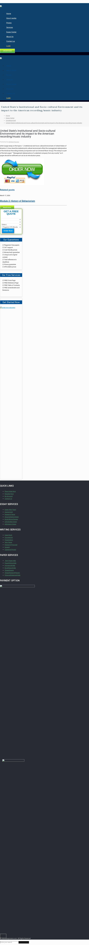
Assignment (9, 512)
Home (8, 115)
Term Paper (8, 542)
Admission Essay (10, 524)
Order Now (8, 231)
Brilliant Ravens (14, 142)
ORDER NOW (7, 51)
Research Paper (10, 514)
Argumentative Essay (12, 517)
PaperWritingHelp (10, 563)
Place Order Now (10, 491)
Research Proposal (11, 545)
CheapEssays (9, 570)
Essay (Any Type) (10, 509)
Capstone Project (10, 549)
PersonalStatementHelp (12, 575)
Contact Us (8, 499)
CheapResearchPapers (12, 573)
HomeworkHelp (10, 565)
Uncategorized (11, 120)
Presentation (9, 540)
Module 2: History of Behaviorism (17, 201)
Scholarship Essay (11, 522)
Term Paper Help (10, 561)
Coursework (9, 537)
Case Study (8, 535)
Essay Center (10, 118)
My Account (9, 496)
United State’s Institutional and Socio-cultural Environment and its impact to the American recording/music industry (44, 123)
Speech (7, 547)
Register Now (9, 494)
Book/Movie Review (11, 519)
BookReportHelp (10, 568)
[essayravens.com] (1, 5)
